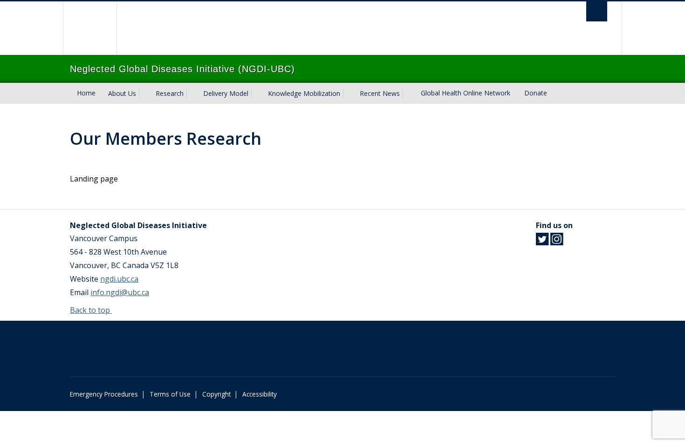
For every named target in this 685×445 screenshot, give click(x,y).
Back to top (91, 310)
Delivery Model (225, 93)
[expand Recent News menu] (408, 93)
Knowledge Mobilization (304, 93)
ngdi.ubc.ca (119, 279)
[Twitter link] (542, 241)
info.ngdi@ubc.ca (119, 292)
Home (86, 92)
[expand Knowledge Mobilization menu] (348, 93)
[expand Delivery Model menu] (256, 93)
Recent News (380, 93)
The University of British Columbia (89, 28)
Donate (535, 92)
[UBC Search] (596, 11)
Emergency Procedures (104, 394)
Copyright (216, 394)
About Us (122, 93)
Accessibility (259, 394)
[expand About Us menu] (144, 93)
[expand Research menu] (192, 93)
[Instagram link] (556, 241)
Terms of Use (170, 394)
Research (170, 93)
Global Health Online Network (465, 92)
